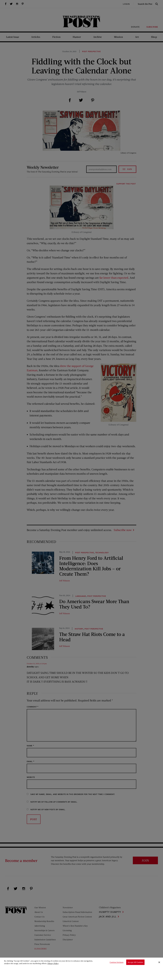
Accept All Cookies (135, 962)
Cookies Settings (116, 962)
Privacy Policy (53, 963)
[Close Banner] (159, 962)
